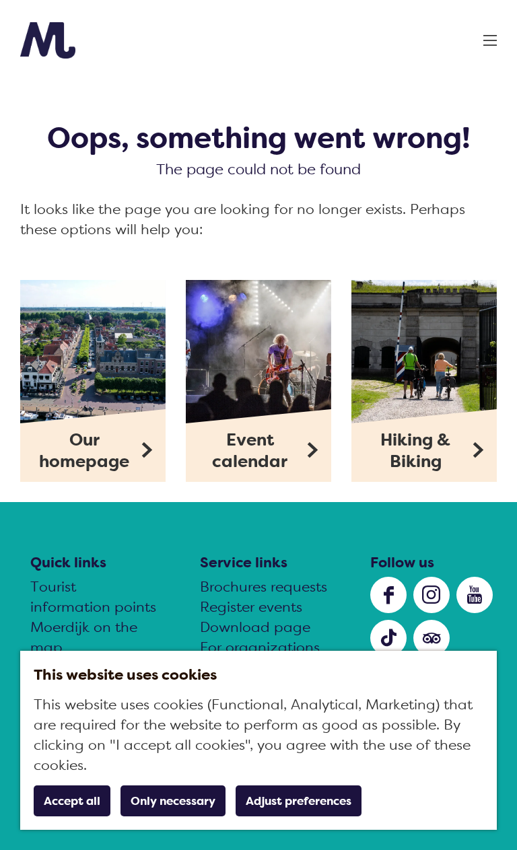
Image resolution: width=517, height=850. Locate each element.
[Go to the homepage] (47, 40)
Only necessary (173, 801)
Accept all (72, 801)
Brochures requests (263, 586)
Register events (251, 606)
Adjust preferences (298, 801)
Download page (255, 626)
